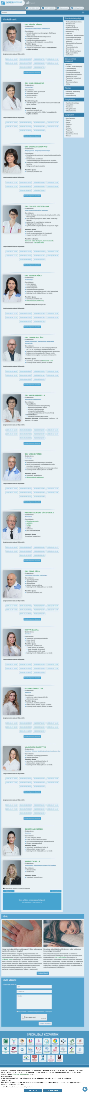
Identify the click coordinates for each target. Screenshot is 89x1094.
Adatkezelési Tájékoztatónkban (20, 1074)
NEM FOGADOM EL (53, 1090)
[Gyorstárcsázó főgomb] (85, 1089)
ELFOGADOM (33, 1090)
